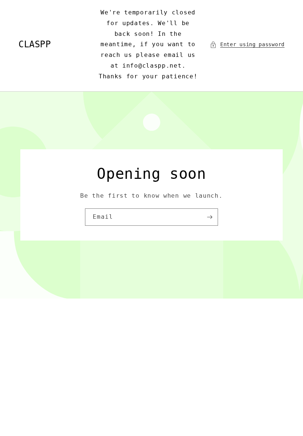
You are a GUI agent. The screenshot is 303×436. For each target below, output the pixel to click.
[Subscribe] (209, 217)
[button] (247, 44)
